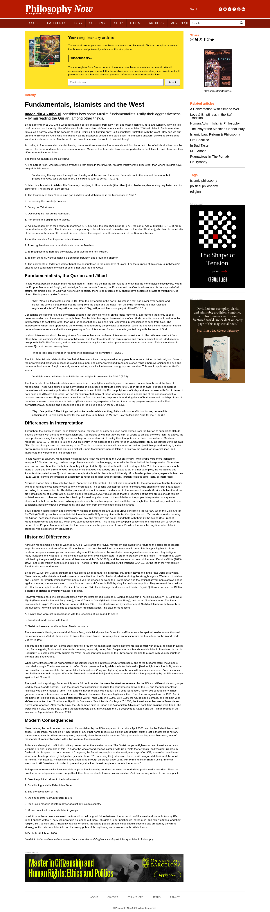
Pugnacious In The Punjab (209, 156)
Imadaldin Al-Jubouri (43, 114)
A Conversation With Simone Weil (215, 109)
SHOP (118, 23)
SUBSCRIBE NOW (81, 58)
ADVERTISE (179, 23)
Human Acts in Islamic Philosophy (215, 123)
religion (195, 191)
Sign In (194, 9)
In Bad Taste (199, 145)
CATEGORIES (56, 23)
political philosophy (204, 186)
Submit (172, 82)
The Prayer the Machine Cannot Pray (217, 129)
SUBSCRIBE (98, 23)
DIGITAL (135, 23)
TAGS (78, 23)
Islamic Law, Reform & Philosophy (215, 134)
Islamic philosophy (203, 180)
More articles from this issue (218, 91)
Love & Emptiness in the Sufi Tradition (211, 116)
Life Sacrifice (199, 140)
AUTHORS (156, 23)
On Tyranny (198, 162)
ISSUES (33, 23)
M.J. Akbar (198, 151)
